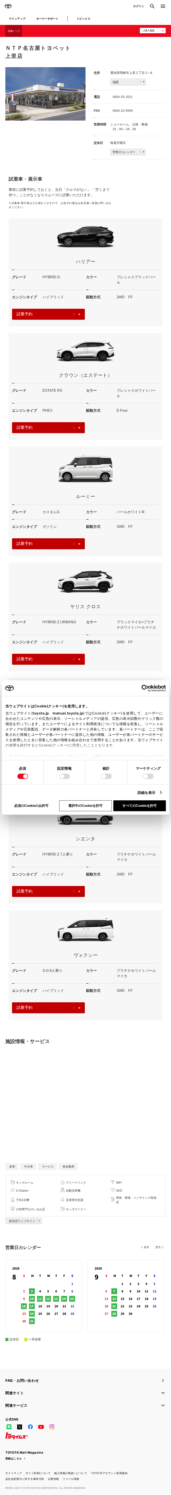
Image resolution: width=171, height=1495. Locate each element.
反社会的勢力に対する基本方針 (24, 1479)
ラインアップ (17, 18)
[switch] (64, 776)
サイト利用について (38, 1473)
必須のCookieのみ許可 (31, 805)
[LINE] (8, 1426)
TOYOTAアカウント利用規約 (109, 1473)
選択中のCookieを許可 (85, 805)
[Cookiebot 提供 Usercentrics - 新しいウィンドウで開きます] (146, 688)
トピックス (83, 18)
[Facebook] (30, 1426)
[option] (45, 94)
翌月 (158, 1247)
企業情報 (53, 1479)
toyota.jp (41, 713)
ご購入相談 (148, 30)
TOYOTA (8, 6)
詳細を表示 (147, 792)
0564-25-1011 (122, 97)
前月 (146, 1247)
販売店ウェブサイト (22, 1221)
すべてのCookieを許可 (139, 805)
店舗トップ (14, 31)
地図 (115, 82)
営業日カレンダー (124, 152)
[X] (19, 1426)
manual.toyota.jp (68, 713)
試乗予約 (24, 314)
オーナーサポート (47, 18)
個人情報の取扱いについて (71, 1473)
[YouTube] (41, 1426)
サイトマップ (13, 1473)
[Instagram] (51, 1426)
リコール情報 (71, 1479)
